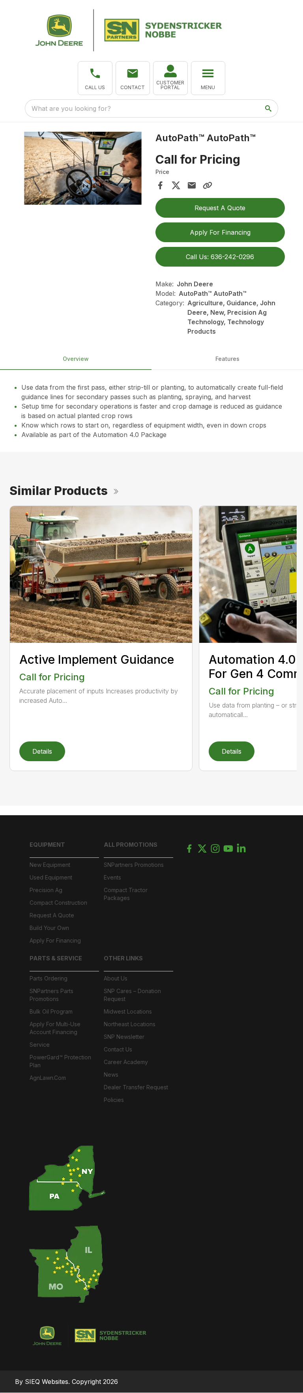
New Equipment (50, 864)
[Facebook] (189, 848)
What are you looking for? (71, 108)
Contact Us (118, 1049)
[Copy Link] (207, 185)
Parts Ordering (48, 978)
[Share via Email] (191, 185)
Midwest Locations (128, 1011)
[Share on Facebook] (160, 185)
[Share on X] (176, 185)
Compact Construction (58, 902)
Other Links (123, 958)
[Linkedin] (241, 848)
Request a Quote (52, 915)
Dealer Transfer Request (136, 1087)
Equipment (47, 844)
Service (40, 1044)
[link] (170, 78)
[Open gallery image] (83, 168)
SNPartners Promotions (134, 864)
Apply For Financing (55, 940)
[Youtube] (228, 848)
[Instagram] (215, 848)
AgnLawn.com (48, 1077)
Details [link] (42, 751)
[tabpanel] (83, 169)
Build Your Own (49, 927)
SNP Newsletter (124, 1036)
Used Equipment (51, 877)
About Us (115, 978)
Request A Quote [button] (220, 208)
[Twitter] (202, 848)
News (111, 1074)
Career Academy (126, 1062)
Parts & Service (56, 958)
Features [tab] (227, 358)
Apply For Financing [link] (220, 232)
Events (112, 877)
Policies (114, 1099)
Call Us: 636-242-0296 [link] (220, 257)
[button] (95, 78)
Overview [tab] (76, 358)
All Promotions (130, 844)
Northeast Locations (129, 1024)
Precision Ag (46, 890)
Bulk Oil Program (51, 1011)
